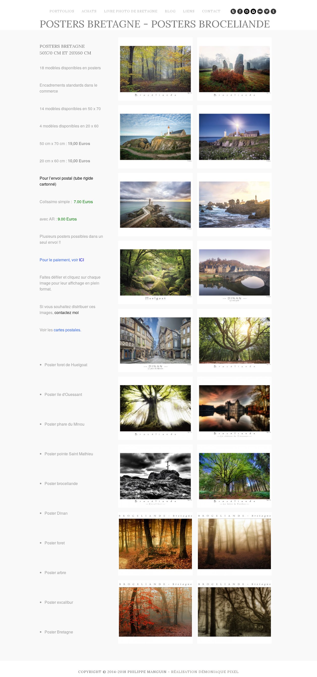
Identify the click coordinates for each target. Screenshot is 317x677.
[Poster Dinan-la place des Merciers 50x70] (155, 370)
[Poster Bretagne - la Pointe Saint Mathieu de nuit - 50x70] (234, 167)
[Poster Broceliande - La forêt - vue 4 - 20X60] (234, 642)
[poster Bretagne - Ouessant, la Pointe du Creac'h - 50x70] (234, 235)
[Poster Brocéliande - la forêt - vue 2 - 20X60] (234, 574)
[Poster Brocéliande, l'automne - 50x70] (155, 99)
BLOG (170, 11)
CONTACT (211, 11)
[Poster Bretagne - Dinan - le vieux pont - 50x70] (234, 302)
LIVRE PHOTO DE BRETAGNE (131, 11)
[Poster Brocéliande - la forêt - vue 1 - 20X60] (155, 574)
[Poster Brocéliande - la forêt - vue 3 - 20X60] (155, 642)
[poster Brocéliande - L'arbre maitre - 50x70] (155, 438)
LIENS (189, 11)
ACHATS (89, 11)
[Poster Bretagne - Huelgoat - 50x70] (155, 302)
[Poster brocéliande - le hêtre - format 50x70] (234, 370)
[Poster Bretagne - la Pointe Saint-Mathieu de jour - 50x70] (155, 167)
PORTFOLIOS (62, 11)
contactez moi (66, 312)
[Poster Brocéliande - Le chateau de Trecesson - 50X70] (234, 438)
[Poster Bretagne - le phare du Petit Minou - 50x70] (155, 235)
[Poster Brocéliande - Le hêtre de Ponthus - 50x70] (234, 506)
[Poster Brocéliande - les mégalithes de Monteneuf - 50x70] (234, 99)
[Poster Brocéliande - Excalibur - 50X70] (155, 506)
